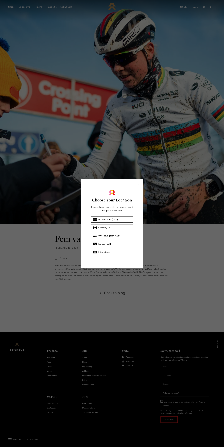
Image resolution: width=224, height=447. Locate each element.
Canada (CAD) (105, 227)
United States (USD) (108, 219)
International (104, 252)
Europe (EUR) (104, 244)
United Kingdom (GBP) (109, 236)
